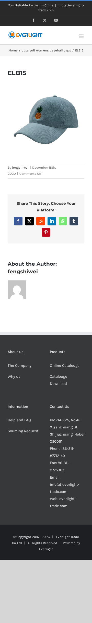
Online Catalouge (64, 365)
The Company (19, 365)
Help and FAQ (19, 420)
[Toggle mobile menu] (81, 36)
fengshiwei (20, 167)
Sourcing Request (23, 431)
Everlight (46, 549)
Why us (14, 376)
